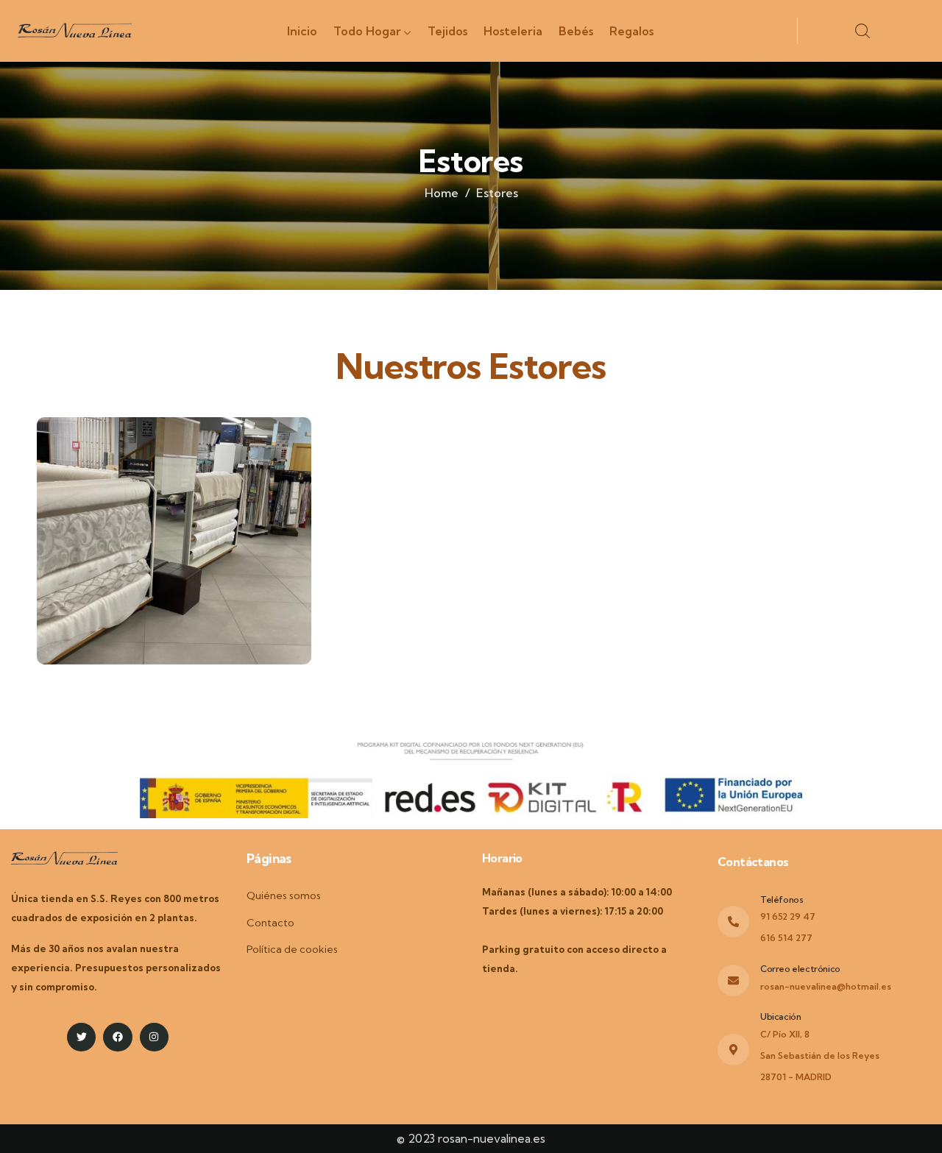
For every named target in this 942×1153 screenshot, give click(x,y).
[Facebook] (117, 1037)
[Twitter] (81, 1037)
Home (441, 192)
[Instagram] (154, 1037)
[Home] (75, 33)
